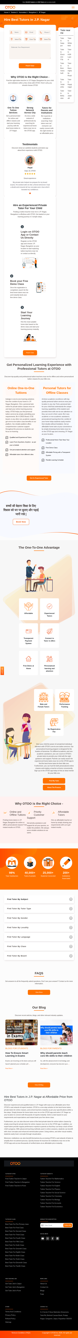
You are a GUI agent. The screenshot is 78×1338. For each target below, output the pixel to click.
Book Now (21, 522)
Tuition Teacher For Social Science (52, 1193)
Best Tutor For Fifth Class (14, 1242)
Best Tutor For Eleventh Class (16, 1262)
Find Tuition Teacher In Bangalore (17, 1182)
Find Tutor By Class (16, 946)
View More (39, 992)
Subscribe (67, 1225)
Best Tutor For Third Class (14, 1235)
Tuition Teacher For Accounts (50, 1203)
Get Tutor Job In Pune (13, 1290)
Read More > (9, 1068)
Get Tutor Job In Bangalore (15, 1287)
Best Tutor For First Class (14, 1228)
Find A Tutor (30, 66)
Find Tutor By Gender (17, 918)
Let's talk (2, 671)
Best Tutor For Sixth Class (14, 1245)
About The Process (54, 787)
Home (6, 12)
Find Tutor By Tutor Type (19, 909)
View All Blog (39, 1085)
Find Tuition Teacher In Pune (15, 1186)
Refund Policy (10, 1319)
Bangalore (33, 12)
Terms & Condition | (18, 1333)
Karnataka (23, 12)
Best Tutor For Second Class (15, 1231)
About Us (43, 1284)
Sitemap (8, 1322)
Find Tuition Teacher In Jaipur (16, 1179)
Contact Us (44, 1287)
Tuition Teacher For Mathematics (52, 1179)
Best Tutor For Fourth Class (15, 1238)
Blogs (42, 1290)
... (29, 1064)
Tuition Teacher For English (50, 1186)
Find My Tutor (54, 781)
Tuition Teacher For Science (50, 1182)
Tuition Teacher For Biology (50, 1200)
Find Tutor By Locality (18, 927)
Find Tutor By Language (18, 937)
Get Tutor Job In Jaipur (13, 1284)
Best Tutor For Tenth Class (14, 1259)
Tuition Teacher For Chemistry (51, 1196)
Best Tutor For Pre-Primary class (17, 1224)
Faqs (42, 1294)
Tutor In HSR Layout (69, 54)
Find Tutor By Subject (17, 899)
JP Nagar (42, 12)
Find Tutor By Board (17, 956)
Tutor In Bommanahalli (62, 68)
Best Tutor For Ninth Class (14, 1255)
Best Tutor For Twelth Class (15, 1266)
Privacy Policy (10, 1315)
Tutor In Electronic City (62, 54)
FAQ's (28, 1333)
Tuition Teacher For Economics (51, 1206)
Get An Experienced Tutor (39, 478)
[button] (30, 193)
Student (14, 12)
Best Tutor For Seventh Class (15, 1248)
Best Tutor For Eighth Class (15, 1252)
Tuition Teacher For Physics (50, 1189)
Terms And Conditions (13, 1312)
